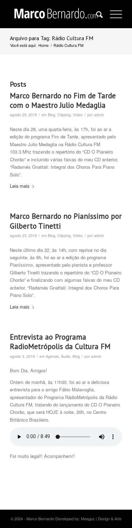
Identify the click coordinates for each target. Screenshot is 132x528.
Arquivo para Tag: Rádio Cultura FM (51, 38)
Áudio (65, 356)
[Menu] (112, 14)
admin (99, 114)
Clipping (64, 114)
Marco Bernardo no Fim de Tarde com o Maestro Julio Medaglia (63, 100)
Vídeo (78, 114)
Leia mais (20, 185)
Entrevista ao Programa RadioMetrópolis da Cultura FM (60, 341)
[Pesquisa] (96, 14)
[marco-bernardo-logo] (55, 14)
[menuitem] (96, 14)
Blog (51, 114)
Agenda (52, 356)
